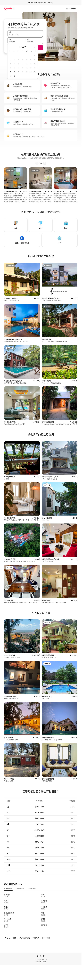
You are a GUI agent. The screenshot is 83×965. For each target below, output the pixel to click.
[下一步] (44, 163)
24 (14, 72)
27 (26, 72)
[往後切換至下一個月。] (34, 47)
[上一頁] (37, 163)
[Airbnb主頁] (9, 8)
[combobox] (25, 34)
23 (11, 72)
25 (18, 72)
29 (34, 72)
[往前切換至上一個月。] (11, 47)
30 (11, 76)
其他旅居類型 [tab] (20, 888)
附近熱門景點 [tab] (32, 888)
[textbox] (16, 41)
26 (22, 72)
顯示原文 (50, 3)
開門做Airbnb (71, 8)
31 (14, 76)
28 (30, 72)
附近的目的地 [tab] (8, 888)
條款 (44, 961)
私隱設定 (38, 961)
